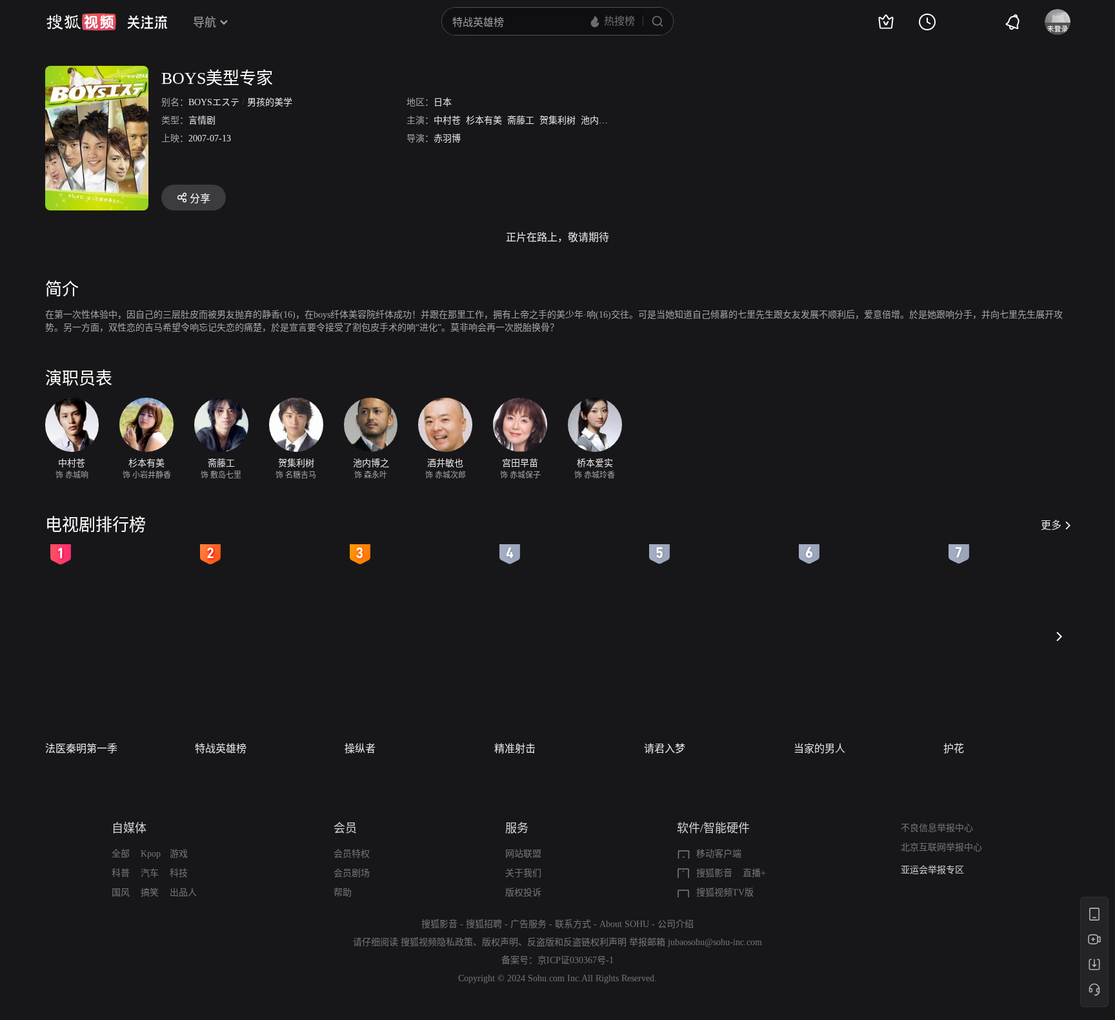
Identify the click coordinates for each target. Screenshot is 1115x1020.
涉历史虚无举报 (932, 871)
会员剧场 (352, 873)
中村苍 (447, 120)
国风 (121, 892)
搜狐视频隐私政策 (437, 942)
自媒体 (129, 828)
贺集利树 (557, 120)
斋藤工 (520, 120)
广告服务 (528, 924)
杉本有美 (484, 120)
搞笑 (150, 892)
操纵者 (360, 748)
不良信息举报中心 (937, 828)
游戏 (179, 854)
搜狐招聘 (484, 924)
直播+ (754, 873)
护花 (953, 748)
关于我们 (523, 873)
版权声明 (500, 942)
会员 (345, 828)
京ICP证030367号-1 (575, 960)
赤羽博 (447, 138)
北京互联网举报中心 (941, 847)
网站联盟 (523, 854)
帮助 (343, 892)
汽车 (150, 873)
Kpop (151, 854)
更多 (1051, 525)
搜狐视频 (81, 22)
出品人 (183, 892)
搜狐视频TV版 (725, 892)
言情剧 (202, 120)
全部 (121, 854)
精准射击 (515, 748)
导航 (204, 22)
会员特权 (352, 854)
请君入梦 (664, 748)
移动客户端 (718, 854)
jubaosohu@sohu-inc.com (715, 942)
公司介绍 (676, 924)
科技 (179, 873)
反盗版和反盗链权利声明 (577, 942)
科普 (121, 873)
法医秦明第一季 (81, 748)
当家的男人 (819, 748)
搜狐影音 (714, 873)
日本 (443, 102)
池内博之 (599, 120)
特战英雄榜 (220, 748)
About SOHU (624, 924)
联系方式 (573, 924)
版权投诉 (523, 892)
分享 (200, 198)
